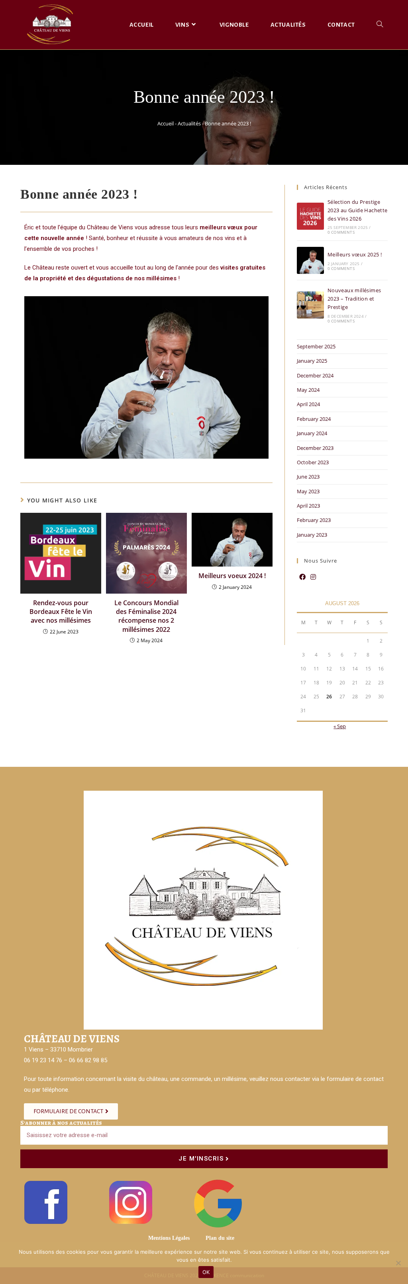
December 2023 (315, 447)
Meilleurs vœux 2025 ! (355, 254)
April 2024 (308, 404)
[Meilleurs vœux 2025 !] (310, 260)
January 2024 (312, 433)
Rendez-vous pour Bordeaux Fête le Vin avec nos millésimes (60, 611)
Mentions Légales (169, 1238)
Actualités (189, 123)
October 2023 (313, 462)
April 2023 (308, 505)
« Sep (339, 726)
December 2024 (315, 375)
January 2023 (312, 534)
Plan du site (220, 1238)
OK (206, 1272)
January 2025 (312, 360)
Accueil (165, 123)
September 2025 (316, 346)
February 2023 (314, 520)
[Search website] (380, 24)
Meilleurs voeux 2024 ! (232, 575)
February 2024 (314, 418)
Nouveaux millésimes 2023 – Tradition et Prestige (354, 299)
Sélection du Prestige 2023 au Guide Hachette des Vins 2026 (358, 210)
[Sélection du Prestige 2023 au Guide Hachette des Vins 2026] (310, 216)
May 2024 (308, 389)
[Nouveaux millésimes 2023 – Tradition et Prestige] (310, 305)
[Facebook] (302, 577)
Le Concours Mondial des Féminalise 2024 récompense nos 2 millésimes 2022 (146, 616)
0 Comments (341, 232)
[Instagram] (313, 577)
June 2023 (308, 476)
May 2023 (308, 491)
